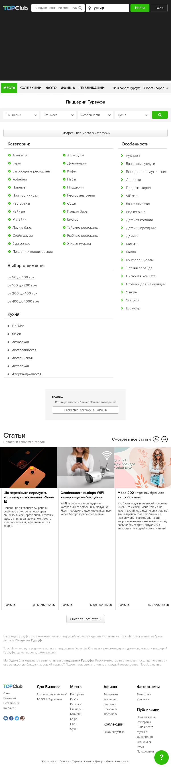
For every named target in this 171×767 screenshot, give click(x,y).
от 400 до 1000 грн (23, 301)
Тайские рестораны (82, 227)
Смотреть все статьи (131, 439)
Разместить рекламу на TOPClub (85, 410)
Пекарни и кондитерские (32, 251)
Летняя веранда (139, 268)
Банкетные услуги (140, 164)
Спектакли (111, 709)
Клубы (74, 699)
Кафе (71, 171)
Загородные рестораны (31, 171)
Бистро (72, 219)
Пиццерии (75, 187)
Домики (132, 236)
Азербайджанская (26, 374)
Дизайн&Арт (145, 737)
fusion (16, 334)
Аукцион (133, 155)
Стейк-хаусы (22, 235)
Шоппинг (9, 605)
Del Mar (18, 326)
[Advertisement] (85, 49)
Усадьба (132, 300)
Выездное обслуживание (146, 172)
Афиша (68, 88)
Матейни (19, 219)
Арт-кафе (19, 155)
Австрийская (22, 358)
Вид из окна (135, 212)
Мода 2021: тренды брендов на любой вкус (141, 495)
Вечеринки (111, 694)
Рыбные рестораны (82, 235)
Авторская (20, 366)
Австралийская (24, 350)
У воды (132, 292)
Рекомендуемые (114, 732)
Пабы (71, 179)
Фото (51, 88)
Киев (89, 761)
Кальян (132, 244)
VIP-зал (132, 196)
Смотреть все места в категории (85, 133)
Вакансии (9, 698)
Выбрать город (153, 88)
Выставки (110, 704)
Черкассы (122, 761)
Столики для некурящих (146, 284)
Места (9, 88)
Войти (159, 8)
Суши (71, 203)
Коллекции (31, 88)
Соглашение (11, 703)
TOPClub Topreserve (49, 699)
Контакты (9, 708)
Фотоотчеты (148, 686)
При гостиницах (25, 195)
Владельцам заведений (52, 694)
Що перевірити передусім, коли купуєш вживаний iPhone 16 (29, 497)
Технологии (144, 742)
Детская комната (139, 220)
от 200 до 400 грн (22, 293)
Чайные (18, 211)
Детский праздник (141, 228)
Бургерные (21, 243)
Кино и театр (145, 727)
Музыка (142, 732)
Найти (160, 115)
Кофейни (19, 179)
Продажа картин (139, 188)
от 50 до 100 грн (21, 277)
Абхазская (20, 342)
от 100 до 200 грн (22, 285)
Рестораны (21, 203)
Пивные (18, 187)
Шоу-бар (133, 308)
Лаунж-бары (22, 227)
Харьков (77, 761)
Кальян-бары (77, 211)
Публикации (92, 88)
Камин (131, 252)
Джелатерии (77, 163)
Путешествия (145, 751)
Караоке (75, 704)
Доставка (133, 180)
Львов (109, 761)
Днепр (99, 761)
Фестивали (111, 714)
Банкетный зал (138, 204)
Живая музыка (79, 243)
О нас (7, 693)
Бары (16, 163)
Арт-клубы (75, 155)
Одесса (64, 761)
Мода (140, 746)
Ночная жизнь (146, 717)
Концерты (110, 699)
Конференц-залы (140, 260)
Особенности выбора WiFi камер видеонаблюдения (82, 495)
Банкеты (75, 714)
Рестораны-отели (81, 195)
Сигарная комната (140, 276)
